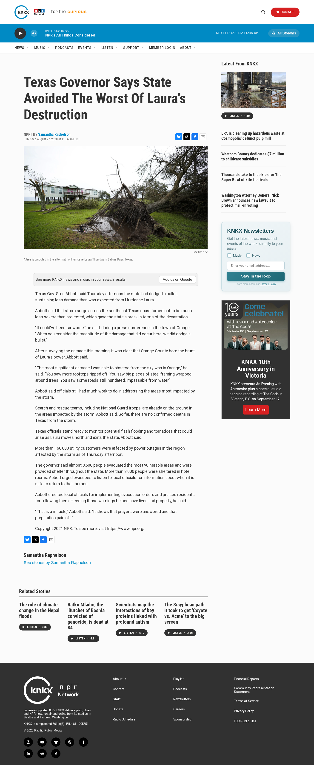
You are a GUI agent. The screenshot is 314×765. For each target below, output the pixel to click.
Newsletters (182, 699)
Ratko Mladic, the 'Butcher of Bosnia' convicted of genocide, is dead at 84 (88, 616)
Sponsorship (182, 719)
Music (39, 48)
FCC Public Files (245, 721)
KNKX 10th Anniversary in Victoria (256, 369)
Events (84, 48)
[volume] (34, 33)
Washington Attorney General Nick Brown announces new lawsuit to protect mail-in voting (250, 200)
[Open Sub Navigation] (28, 48)
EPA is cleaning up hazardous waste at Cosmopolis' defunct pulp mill (253, 136)
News (19, 48)
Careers (179, 709)
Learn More (255, 409)
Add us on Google (177, 279)
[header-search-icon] (263, 12)
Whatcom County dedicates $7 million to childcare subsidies (252, 156)
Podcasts (64, 48)
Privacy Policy (268, 284)
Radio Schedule (124, 719)
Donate (287, 12)
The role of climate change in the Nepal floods (39, 610)
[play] (20, 33)
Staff (117, 699)
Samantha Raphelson (54, 134)
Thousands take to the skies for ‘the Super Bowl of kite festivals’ (251, 177)
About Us (119, 679)
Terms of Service (246, 701)
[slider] (41, 33)
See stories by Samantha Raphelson (57, 562)
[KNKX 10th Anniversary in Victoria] (256, 326)
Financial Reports (246, 679)
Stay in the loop (256, 276)
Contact (118, 689)
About (185, 48)
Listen (107, 48)
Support (131, 48)
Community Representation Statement (254, 690)
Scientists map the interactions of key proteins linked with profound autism (136, 613)
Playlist (178, 679)
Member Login (162, 48)
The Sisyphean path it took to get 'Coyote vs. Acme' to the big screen (185, 613)
